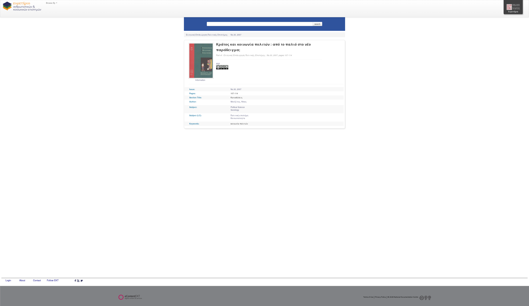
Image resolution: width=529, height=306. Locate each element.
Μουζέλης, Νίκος (239, 101)
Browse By (51, 3)
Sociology (235, 109)
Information (200, 80)
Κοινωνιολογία (238, 118)
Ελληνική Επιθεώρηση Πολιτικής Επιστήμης (207, 34)
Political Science (238, 107)
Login (8, 280)
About (22, 280)
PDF (218, 63)
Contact (37, 280)
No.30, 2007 (236, 34)
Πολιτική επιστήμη (239, 115)
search (317, 24)
